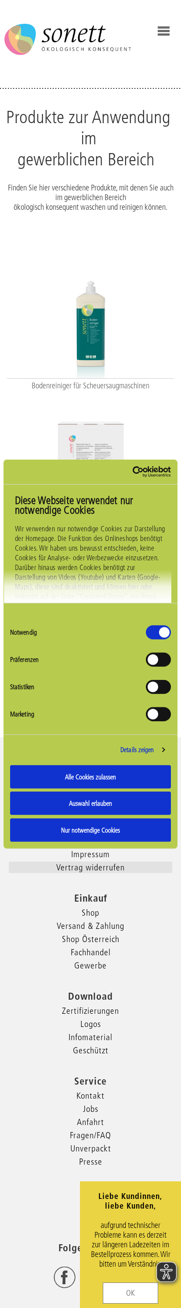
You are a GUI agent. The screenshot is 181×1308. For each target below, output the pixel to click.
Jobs (90, 1108)
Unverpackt (90, 1148)
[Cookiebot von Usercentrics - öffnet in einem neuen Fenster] (132, 472)
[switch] (158, 659)
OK (130, 1293)
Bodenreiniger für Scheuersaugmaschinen (90, 386)
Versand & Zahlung (90, 926)
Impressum (90, 854)
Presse (90, 1161)
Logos (90, 1024)
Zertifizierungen (90, 1010)
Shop (90, 912)
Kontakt (90, 1095)
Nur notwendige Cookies (90, 830)
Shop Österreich (90, 939)
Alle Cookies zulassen (90, 776)
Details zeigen (137, 749)
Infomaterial (90, 1037)
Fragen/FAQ (90, 1135)
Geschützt (91, 1050)
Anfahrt (90, 1122)
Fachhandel (91, 952)
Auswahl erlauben (90, 803)
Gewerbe (90, 965)
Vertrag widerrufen (90, 867)
